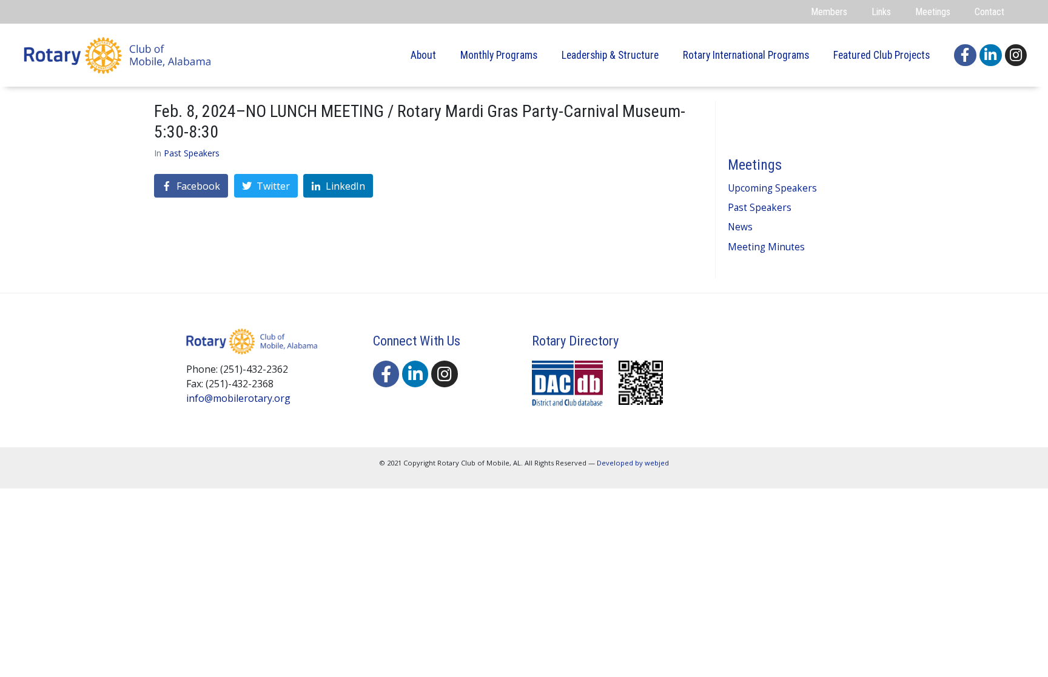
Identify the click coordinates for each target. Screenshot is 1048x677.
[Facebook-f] (965, 55)
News (740, 227)
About (423, 55)
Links (881, 12)
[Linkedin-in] (990, 55)
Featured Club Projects (881, 55)
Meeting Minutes (766, 247)
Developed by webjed (633, 462)
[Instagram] (1016, 55)
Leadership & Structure (610, 55)
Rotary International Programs (746, 55)
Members (829, 12)
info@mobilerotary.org (238, 398)
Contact (989, 12)
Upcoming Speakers (772, 188)
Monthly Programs (498, 55)
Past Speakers (192, 153)
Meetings (932, 12)
